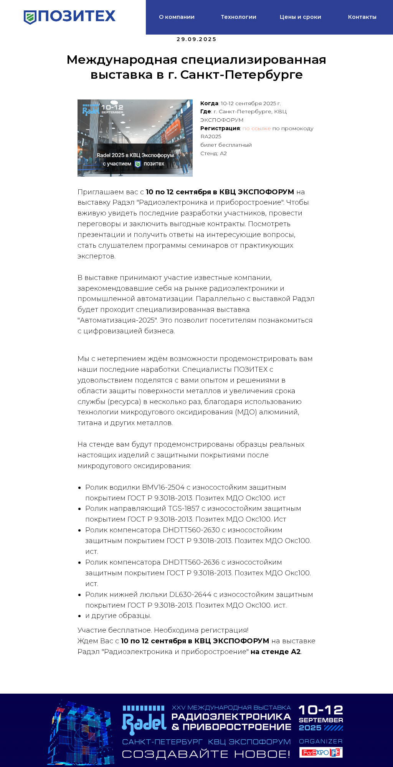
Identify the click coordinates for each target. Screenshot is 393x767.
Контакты (362, 16)
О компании (177, 16)
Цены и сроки (300, 16)
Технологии (238, 16)
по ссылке (257, 128)
